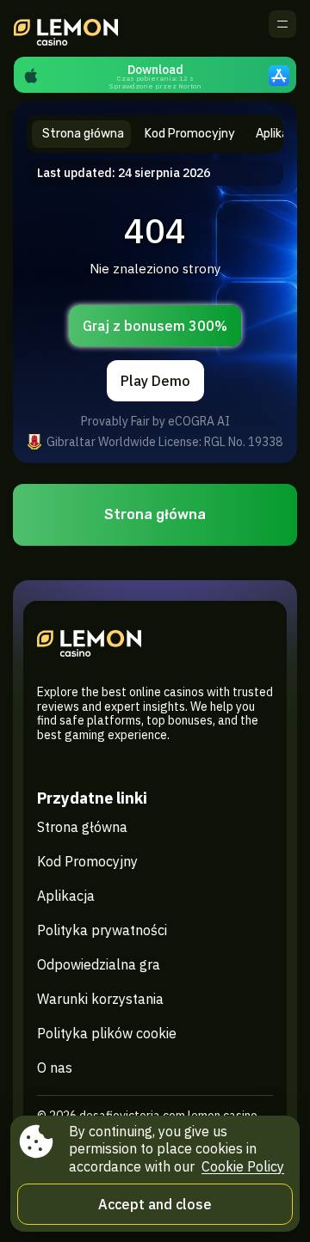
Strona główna (155, 514)
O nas (54, 1067)
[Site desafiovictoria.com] (73, 28)
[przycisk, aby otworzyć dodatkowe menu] (282, 24)
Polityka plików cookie (107, 1033)
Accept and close (155, 1204)
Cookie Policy (243, 1166)
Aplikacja (66, 895)
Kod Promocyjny (87, 861)
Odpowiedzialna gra (98, 964)
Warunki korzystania (100, 998)
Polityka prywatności (102, 930)
